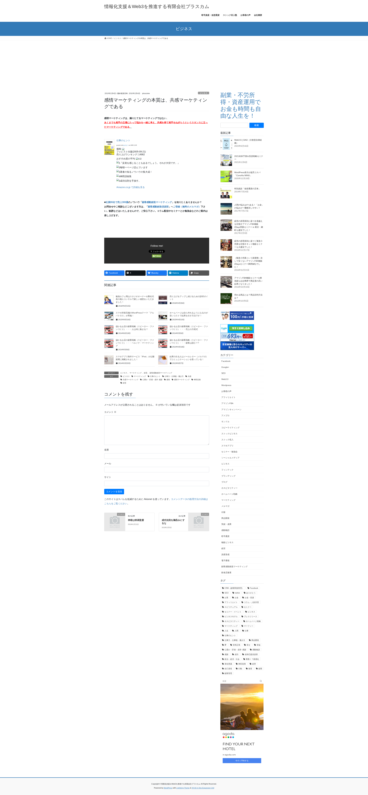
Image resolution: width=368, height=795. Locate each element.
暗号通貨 (225, 536)
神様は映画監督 (136, 520)
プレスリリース (250, 616)
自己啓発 (228, 669)
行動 (240, 669)
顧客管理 (228, 673)
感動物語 (225, 530)
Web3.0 (224, 379)
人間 (236, 631)
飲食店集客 (226, 572)
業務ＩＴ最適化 (252, 659)
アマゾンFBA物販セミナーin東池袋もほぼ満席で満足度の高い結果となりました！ (248, 281)
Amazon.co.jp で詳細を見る (130, 187)
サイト (107, 477)
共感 (189, 376)
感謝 (226, 654)
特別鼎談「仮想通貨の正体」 (247, 188)
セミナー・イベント (233, 612)
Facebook (225, 361)
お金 (236, 598)
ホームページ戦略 (229, 494)
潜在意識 (228, 664)
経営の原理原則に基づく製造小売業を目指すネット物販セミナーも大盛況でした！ (248, 244)
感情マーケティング (182, 380)
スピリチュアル (231, 607)
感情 (168, 380)
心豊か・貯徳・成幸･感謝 (152, 380)
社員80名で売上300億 (117, 202)
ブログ (224, 482)
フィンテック (227, 470)
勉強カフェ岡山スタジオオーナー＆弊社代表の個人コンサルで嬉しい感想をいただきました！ (135, 299)
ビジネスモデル (231, 616)
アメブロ (225, 415)
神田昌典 (197, 380)
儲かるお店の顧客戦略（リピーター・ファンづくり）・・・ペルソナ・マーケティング (135, 343)
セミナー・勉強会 (229, 452)
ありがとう (251, 593)
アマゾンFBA (227, 403)
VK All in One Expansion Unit (203, 788)
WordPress (168, 788)
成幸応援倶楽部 (251, 654)
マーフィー (248, 626)
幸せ (248, 645)
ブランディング (228, 476)
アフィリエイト (228, 397)
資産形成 (225, 554)
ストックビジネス (229, 433)
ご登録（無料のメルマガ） (187, 206)
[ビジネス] (114, 519)
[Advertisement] (184, 62)
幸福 (258, 645)
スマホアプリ (227, 446)
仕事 (246, 631)
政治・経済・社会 (232, 659)
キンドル (225, 421)
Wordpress (226, 385)
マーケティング (136, 373)
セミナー (247, 607)
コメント (110, 412)
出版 (223, 512)
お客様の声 (226, 391)
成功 (236, 654)
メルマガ (225, 506)
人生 (226, 631)
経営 (145, 373)
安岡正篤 (236, 645)
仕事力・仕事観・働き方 (174, 376)
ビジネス (203, 93)
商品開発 (225, 518)
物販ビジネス (227, 542)
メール (107, 463)
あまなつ (126, 145)
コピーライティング (230, 427)
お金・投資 (249, 598)
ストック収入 (227, 439)
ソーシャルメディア (230, 458)
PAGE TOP (357, 768)
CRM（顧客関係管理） (234, 588)
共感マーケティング (130, 380)
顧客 (260, 669)
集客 (250, 669)
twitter (237, 593)
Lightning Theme (183, 788)
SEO (223, 373)
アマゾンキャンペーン (231, 409)
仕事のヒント (123, 140)
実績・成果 (226, 524)
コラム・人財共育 (251, 602)
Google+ (225, 367)
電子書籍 (225, 560)
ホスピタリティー (229, 488)
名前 (106, 450)
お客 (226, 598)
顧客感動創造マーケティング (157, 202)
